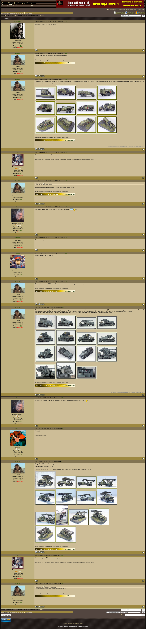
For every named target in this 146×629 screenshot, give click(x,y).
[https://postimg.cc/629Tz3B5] (107, 504)
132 (63, 428)
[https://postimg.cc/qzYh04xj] (86, 504)
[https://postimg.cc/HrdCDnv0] (107, 114)
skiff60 (18, 253)
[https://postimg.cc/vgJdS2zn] (45, 344)
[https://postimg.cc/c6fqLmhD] (86, 361)
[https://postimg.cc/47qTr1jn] (86, 99)
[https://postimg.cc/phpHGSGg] (66, 99)
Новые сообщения (112, 9)
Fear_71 (18, 428)
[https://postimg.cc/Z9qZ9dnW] (107, 329)
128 (66, 253)
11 (28, 13)
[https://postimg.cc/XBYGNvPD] (66, 504)
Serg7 (18, 206)
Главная (4, 3)
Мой (9, 3)
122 (66, 53)
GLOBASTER (17, 21)
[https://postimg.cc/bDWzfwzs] (45, 329)
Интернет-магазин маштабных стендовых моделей (73, 626)
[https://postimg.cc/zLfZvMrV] (66, 133)
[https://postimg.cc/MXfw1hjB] (45, 114)
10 (26, 13)
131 (63, 397)
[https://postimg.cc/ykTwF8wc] (45, 378)
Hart (18, 152)
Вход (34, 3)
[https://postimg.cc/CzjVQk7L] (86, 114)
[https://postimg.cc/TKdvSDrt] (66, 344)
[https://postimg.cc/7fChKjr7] (62, 525)
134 (62, 555)
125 (66, 180)
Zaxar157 (41, 15)
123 (66, 79)
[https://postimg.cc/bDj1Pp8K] (45, 488)
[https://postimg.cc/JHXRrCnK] (86, 378)
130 (63, 307)
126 (66, 206)
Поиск (139, 9)
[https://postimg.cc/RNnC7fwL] (66, 542)
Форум (3, 15)
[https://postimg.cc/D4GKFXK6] (107, 99)
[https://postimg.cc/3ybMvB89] (86, 133)
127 (66, 237)
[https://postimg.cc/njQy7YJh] (107, 344)
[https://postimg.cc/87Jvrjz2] (107, 488)
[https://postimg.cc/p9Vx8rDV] (45, 99)
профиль (14, 3)
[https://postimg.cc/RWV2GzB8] (66, 378)
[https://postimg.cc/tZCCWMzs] (99, 525)
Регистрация (22, 3)
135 (62, 583)
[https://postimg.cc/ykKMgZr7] (107, 361)
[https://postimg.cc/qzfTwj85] (66, 114)
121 (66, 21)
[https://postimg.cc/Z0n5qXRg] (45, 542)
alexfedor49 (17, 237)
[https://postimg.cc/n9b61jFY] (45, 361)
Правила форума (131, 9)
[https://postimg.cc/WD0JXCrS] (45, 504)
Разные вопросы (10, 15)
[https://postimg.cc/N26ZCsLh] (66, 361)
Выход (29, 3)
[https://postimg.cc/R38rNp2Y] (86, 344)
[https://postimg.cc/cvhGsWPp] (45, 133)
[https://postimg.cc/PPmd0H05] (86, 329)
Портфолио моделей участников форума (27, 15)
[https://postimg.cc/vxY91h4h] (66, 488)
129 (66, 281)
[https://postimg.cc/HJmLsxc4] (78, 525)
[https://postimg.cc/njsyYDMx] (107, 133)
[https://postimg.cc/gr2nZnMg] (45, 525)
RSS (143, 9)
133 (62, 461)
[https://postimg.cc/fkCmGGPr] (86, 488)
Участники (122, 9)
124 (66, 152)
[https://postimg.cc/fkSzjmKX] (66, 329)
